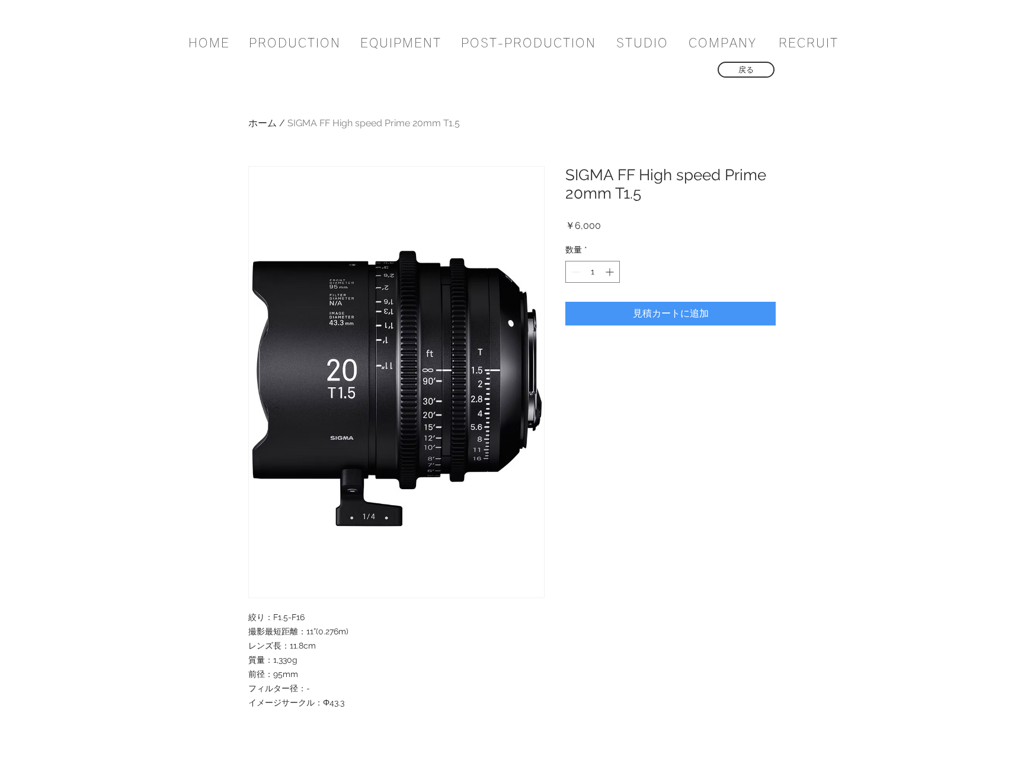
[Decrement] (574, 271)
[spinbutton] (592, 271)
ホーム (262, 123)
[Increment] (610, 271)
